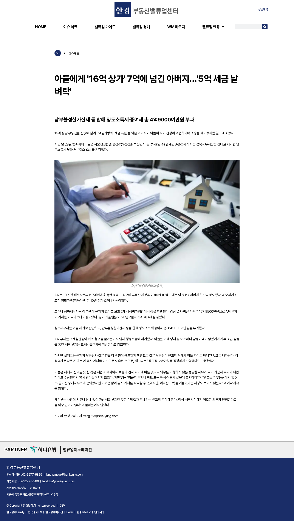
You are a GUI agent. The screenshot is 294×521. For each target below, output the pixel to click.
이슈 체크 (70, 27)
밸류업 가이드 (105, 27)
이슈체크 (73, 53)
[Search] (265, 26)
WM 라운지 (176, 27)
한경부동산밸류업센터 (23, 467)
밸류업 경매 (141, 27)
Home (40, 27)
